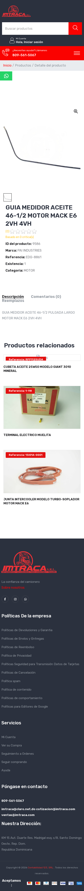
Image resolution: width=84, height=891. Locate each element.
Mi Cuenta (8, 737)
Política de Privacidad (16, 655)
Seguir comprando (14, 762)
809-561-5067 (24, 55)
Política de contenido (16, 689)
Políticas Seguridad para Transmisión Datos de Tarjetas (40, 664)
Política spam (10, 681)
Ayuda (5, 770)
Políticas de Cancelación (18, 672)
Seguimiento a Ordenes (17, 754)
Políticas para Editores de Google (24, 706)
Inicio (7, 65)
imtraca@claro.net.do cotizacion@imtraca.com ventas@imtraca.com (38, 812)
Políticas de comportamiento (21, 698)
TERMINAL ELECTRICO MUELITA (27, 435)
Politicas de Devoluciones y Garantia (26, 630)
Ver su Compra (11, 745)
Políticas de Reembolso (17, 647)
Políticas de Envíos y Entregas (22, 638)
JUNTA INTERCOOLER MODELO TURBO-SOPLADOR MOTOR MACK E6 (41, 501)
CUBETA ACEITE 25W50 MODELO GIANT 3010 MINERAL (37, 369)
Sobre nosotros (12, 587)
